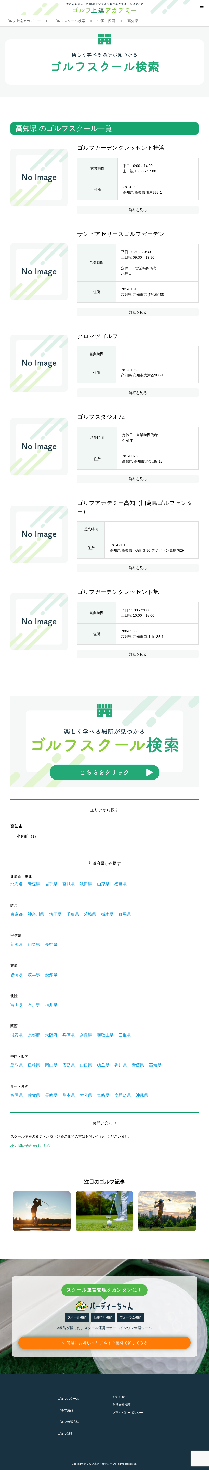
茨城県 (90, 914)
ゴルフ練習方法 (68, 1422)
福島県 (120, 884)
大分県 (86, 1095)
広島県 (68, 1065)
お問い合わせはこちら (32, 1146)
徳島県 (103, 1065)
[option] (41, 1211)
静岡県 (16, 974)
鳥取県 (16, 1065)
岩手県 (51, 884)
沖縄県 (142, 1095)
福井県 (51, 1005)
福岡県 (16, 1095)
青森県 (34, 884)
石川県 (34, 1005)
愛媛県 (138, 1065)
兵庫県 (68, 1035)
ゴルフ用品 (65, 1410)
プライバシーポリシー (127, 1412)
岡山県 (51, 1065)
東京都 (16, 914)
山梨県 (34, 944)
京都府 (34, 1035)
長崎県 (51, 1095)
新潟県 (16, 944)
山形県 (103, 884)
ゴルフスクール (68, 1398)
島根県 (34, 1065)
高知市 (16, 826)
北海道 (16, 884)
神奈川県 (36, 914)
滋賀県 (16, 1035)
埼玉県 (55, 914)
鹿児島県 (122, 1095)
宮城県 (68, 884)
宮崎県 (103, 1095)
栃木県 (107, 914)
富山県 (16, 1005)
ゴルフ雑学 (65, 1433)
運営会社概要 (121, 1404)
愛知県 (51, 974)
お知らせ (118, 1397)
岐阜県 (34, 974)
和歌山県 (105, 1035)
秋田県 (86, 884)
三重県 (125, 1035)
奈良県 (86, 1035)
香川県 (120, 1065)
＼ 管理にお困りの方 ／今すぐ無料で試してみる (104, 1343)
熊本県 (68, 1095)
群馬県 (125, 914)
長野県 (51, 944)
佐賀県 (34, 1095)
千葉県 (73, 914)
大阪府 (51, 1035)
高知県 (155, 1065)
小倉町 (27, 836)
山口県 (86, 1065)
